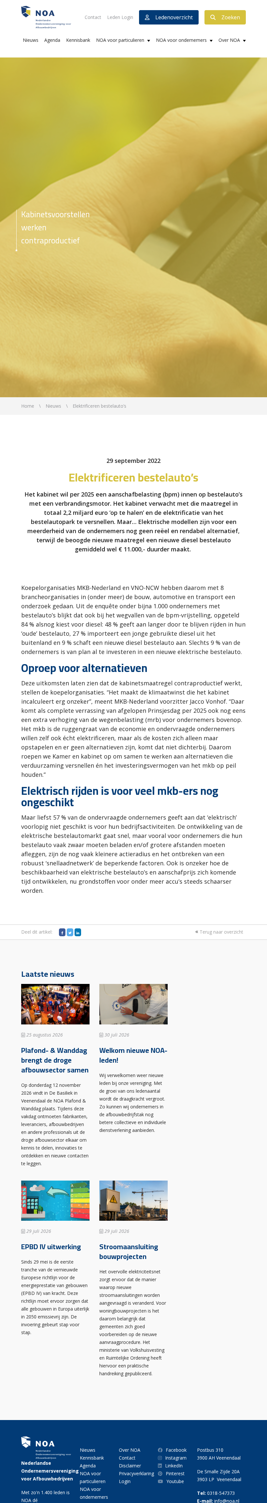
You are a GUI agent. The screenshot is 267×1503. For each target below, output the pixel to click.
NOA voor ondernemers (181, 40)
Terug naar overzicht (220, 932)
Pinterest (175, 1473)
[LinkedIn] (78, 932)
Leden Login (120, 17)
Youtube (175, 1481)
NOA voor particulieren (120, 40)
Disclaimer (130, 1465)
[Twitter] (70, 932)
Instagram (176, 1458)
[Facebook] (62, 932)
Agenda (52, 40)
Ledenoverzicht (174, 17)
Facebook (176, 1450)
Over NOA (229, 40)
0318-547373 (221, 1493)
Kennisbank (78, 40)
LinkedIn (174, 1465)
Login (125, 1481)
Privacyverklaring (136, 1473)
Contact (93, 17)
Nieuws (30, 40)
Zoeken (230, 17)
